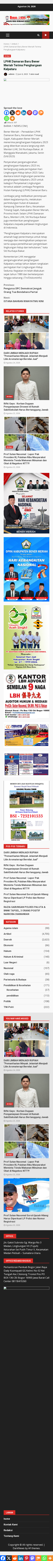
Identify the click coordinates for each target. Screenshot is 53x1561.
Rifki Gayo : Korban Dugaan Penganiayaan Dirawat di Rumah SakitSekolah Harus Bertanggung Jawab (26, 383)
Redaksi (8, 1530)
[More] (12, 118)
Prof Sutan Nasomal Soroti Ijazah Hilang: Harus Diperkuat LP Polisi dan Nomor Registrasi (26, 898)
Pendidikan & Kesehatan (17, 985)
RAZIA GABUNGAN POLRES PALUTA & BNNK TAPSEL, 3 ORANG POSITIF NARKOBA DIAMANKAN (24, 910)
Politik (7, 1001)
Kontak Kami (11, 1524)
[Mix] (41, 112)
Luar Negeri (10, 962)
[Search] (38, 35)
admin (11, 74)
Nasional (8, 968)
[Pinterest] (29, 112)
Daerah (8, 939)
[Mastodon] (35, 112)
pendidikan (13, 995)
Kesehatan (13, 990)
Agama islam (11, 928)
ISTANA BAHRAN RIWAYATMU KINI (24, 299)
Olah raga (9, 974)
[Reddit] (18, 112)
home (7, 1518)
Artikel (7, 56)
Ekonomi (8, 945)
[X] (12, 112)
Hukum (7, 951)
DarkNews (18, 1548)
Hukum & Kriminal (13, 956)
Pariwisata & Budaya (15, 979)
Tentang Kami (11, 1536)
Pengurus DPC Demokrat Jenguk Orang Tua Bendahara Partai (23, 288)
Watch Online (45, 35)
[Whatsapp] (6, 118)
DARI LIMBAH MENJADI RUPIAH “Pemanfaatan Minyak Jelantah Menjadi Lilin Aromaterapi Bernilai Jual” (26, 332)
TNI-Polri (9, 1007)
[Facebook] (6, 112)
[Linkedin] (23, 112)
